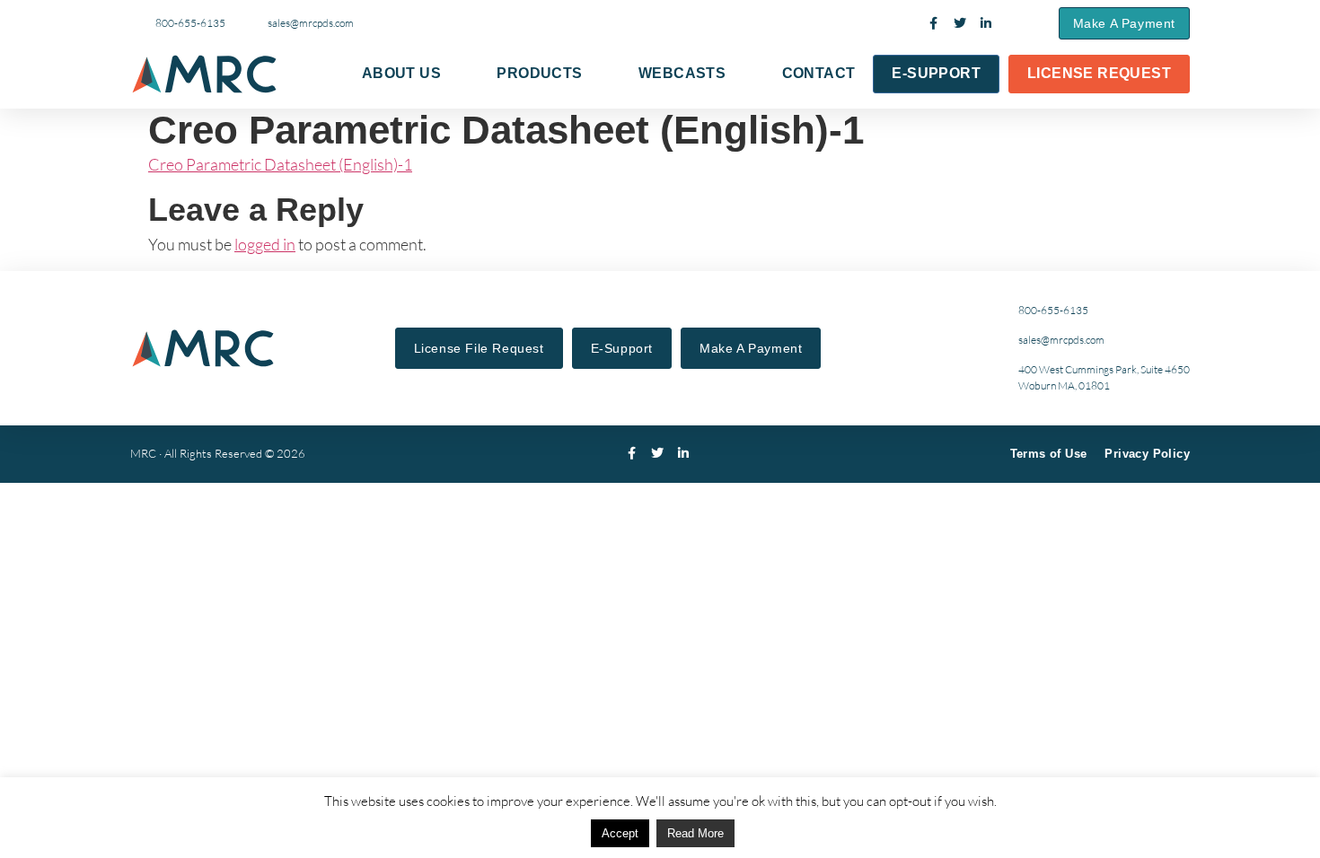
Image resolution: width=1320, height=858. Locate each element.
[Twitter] (960, 23)
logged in (264, 244)
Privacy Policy (1147, 453)
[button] (1025, 23)
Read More (695, 833)
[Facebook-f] (934, 23)
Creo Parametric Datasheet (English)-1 (280, 164)
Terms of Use (1048, 453)
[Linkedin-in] (986, 23)
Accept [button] (620, 833)
